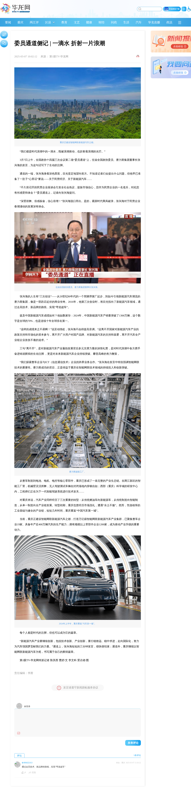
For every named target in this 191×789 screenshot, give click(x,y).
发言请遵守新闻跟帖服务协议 (80, 687)
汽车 (139, 22)
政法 (169, 22)
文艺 (77, 22)
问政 (114, 22)
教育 (64, 22)
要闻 (8, 22)
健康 (89, 22)
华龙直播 (154, 22)
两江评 (34, 22)
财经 (101, 22)
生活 (126, 22)
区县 (48, 22)
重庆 (20, 22)
